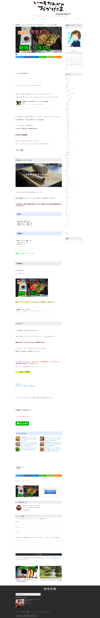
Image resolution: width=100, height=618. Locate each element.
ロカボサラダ (69, 143)
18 (68, 62)
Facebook (50, 493)
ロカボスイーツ (70, 147)
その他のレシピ (70, 150)
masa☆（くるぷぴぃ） (20, 54)
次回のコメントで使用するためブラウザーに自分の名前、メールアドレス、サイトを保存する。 (38, 537)
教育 (66, 200)
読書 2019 (69, 166)
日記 (66, 208)
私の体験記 (70, 97)
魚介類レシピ (69, 124)
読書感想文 (67, 154)
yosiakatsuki (25, 616)
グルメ (68, 219)
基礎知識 (68, 82)
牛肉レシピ (69, 112)
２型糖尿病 (69, 101)
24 (66, 64)
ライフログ (67, 223)
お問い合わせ (78, 18)
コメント (18, 540)
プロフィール (21, 18)
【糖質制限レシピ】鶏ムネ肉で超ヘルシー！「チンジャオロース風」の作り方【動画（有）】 (53, 444)
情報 (66, 211)
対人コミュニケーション (72, 185)
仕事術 (68, 192)
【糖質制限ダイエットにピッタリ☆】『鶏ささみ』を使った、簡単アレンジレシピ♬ (28, 439)
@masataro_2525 (33, 85)
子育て (68, 204)
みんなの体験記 (71, 93)
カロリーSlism (32, 198)
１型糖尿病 (42, 18)
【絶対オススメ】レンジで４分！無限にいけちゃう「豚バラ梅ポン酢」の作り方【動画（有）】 (28, 444)
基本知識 (68, 104)
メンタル (53, 18)
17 (66, 62)
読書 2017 (69, 158)
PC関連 (68, 215)
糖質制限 (67, 78)
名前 (17, 521)
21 (76, 62)
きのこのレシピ (70, 135)
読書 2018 (69, 162)
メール (17, 526)
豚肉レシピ (69, 116)
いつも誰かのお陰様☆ (26, 615)
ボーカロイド (68, 227)
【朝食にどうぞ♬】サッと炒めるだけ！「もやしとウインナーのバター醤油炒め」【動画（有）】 (53, 439)
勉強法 (66, 189)
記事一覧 (27, 510)
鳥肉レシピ (69, 120)
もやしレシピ (69, 131)
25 (68, 64)
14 (76, 59)
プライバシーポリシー (65, 18)
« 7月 (66, 68)
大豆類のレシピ (70, 127)
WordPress (35, 616)
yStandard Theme (19, 616)
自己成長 (68, 177)
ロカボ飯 (32, 18)
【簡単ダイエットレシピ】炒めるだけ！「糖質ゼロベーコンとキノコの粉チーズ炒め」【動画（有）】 (53, 449)
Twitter (50, 491)
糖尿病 (66, 85)
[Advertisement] (39, 65)
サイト (17, 532)
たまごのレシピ (70, 139)
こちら (29, 603)
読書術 (68, 196)
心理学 (66, 169)
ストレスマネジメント (71, 181)
